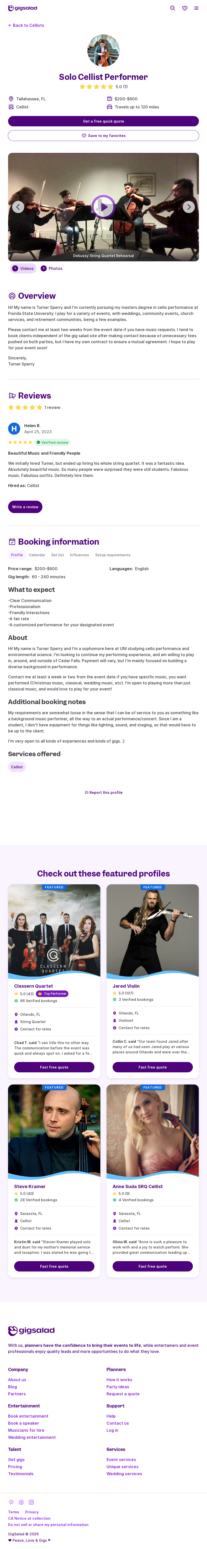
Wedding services (124, 1473)
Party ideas (118, 1386)
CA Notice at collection (29, 1518)
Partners (17, 1393)
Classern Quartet (33, 986)
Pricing (15, 1466)
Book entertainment (28, 1416)
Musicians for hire (26, 1430)
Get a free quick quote (103, 121)
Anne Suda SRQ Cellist (138, 1186)
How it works (119, 1379)
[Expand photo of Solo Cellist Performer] (103, 50)
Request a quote (123, 1393)
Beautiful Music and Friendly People (44, 453)
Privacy (32, 1512)
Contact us (118, 1423)
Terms (13, 1512)
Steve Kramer (30, 1186)
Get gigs (16, 1459)
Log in (112, 1430)
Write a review (25, 507)
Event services (121, 1459)
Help (111, 1416)
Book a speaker (23, 1423)
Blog (12, 1386)
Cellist (22, 106)
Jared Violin (126, 986)
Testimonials (21, 1473)
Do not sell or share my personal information (48, 1524)
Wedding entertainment (32, 1437)
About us (17, 1379)
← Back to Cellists (26, 25)
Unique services (123, 1466)
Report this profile (106, 792)
